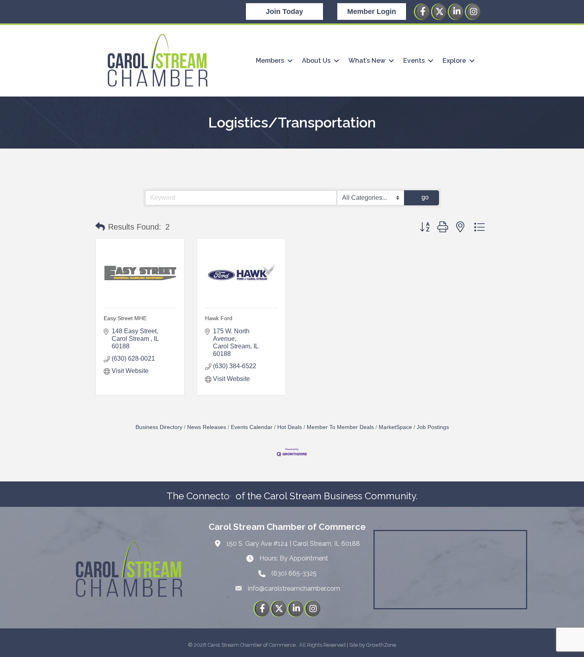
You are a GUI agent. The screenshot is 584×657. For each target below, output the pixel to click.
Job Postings (433, 427)
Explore (454, 60)
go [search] (425, 197)
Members (270, 60)
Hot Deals (289, 427)
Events (414, 60)
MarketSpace (395, 427)
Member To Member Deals (340, 427)
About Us (316, 60)
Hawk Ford (218, 318)
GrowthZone (381, 645)
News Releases (206, 427)
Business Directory (158, 427)
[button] (100, 227)
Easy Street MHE (125, 318)
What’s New (366, 60)
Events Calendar (252, 427)
